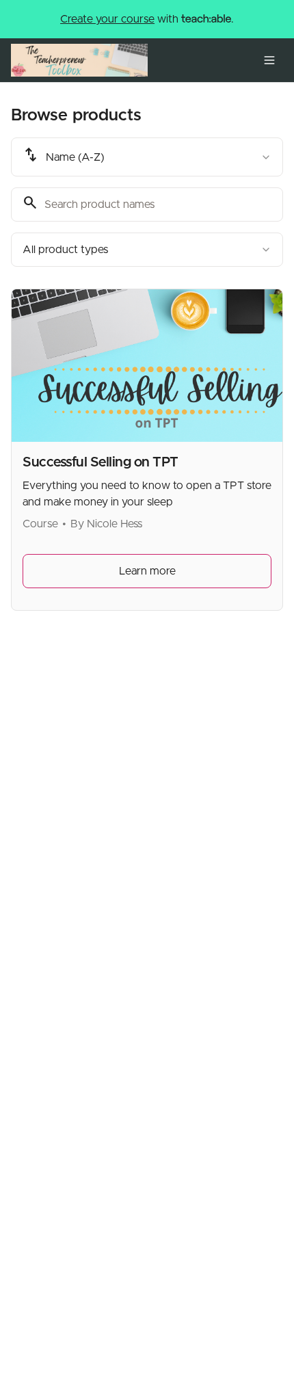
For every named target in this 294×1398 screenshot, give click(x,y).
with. (147, 19)
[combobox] (147, 156)
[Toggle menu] (269, 60)
